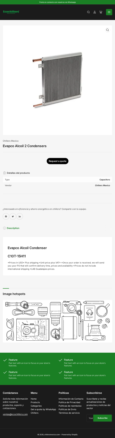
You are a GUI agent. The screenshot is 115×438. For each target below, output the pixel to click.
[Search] (88, 12)
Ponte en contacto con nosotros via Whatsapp (57, 2)
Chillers (34, 413)
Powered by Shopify (70, 434)
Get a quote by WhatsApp (43, 409)
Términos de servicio (69, 413)
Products (35, 402)
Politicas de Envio (67, 409)
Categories (36, 405)
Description (13, 228)
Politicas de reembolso (70, 405)
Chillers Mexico (11, 141)
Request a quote (57, 161)
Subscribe (102, 418)
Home (34, 398)
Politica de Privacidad (69, 402)
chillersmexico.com (52, 434)
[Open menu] (109, 12)
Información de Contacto (71, 398)
